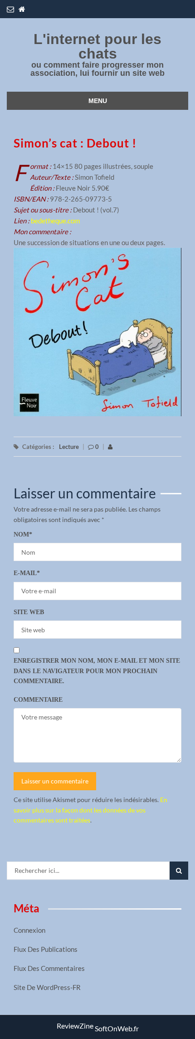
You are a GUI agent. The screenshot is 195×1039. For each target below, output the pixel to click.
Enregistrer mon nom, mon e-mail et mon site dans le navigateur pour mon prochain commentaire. (97, 670)
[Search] (179, 871)
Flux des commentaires (49, 968)
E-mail (27, 573)
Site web (29, 612)
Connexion (29, 930)
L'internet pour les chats (97, 46)
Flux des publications (46, 949)
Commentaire (38, 699)
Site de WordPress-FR (47, 987)
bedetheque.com (55, 221)
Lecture (69, 446)
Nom (23, 534)
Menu (97, 100)
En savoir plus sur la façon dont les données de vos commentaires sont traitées (90, 810)
